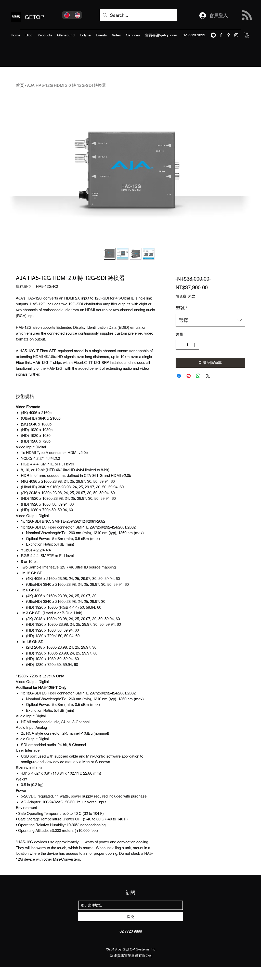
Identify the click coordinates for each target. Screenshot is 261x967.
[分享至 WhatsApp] (198, 376)
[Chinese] (67, 15)
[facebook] (221, 35)
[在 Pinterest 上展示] (189, 376)
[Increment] (194, 345)
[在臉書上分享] (179, 376)
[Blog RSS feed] (247, 15)
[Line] (213, 35)
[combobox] (210, 320)
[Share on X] (208, 376)
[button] (247, 35)
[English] (77, 15)
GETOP (34, 17)
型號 (182, 308)
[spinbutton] (187, 345)
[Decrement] (179, 345)
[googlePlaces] (228, 35)
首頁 (20, 85)
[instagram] (236, 35)
